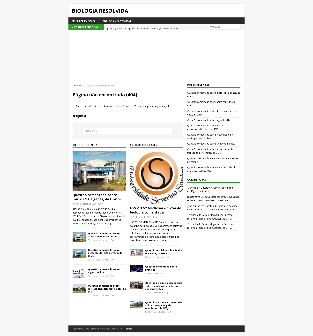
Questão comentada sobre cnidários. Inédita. (211, 143)
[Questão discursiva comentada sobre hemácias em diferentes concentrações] (136, 285)
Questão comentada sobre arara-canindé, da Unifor (104, 235)
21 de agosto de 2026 (100, 240)
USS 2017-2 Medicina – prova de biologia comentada (155, 210)
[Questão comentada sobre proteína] (136, 268)
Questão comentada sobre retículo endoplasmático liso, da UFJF (107, 288)
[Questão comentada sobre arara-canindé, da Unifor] (79, 237)
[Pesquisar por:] (224, 27)
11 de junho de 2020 (156, 312)
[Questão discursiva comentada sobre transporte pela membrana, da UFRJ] (136, 304)
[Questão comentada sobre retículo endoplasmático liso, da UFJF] (79, 288)
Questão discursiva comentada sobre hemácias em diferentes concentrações (163, 285)
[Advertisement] (156, 58)
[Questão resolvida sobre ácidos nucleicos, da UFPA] (136, 252)
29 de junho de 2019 (156, 292)
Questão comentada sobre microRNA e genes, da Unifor (97, 197)
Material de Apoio (83, 20)
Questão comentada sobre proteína (161, 268)
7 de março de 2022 (156, 257)
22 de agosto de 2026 (85, 203)
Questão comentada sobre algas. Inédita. (104, 271)
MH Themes (126, 328)
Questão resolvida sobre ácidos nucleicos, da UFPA (163, 252)
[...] (111, 223)
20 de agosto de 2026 (100, 260)
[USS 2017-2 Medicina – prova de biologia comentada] (156, 177)
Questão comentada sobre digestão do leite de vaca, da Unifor (105, 252)
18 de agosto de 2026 (100, 295)
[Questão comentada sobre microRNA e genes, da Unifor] (99, 171)
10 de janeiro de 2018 (157, 273)
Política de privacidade (117, 20)
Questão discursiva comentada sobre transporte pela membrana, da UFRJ (163, 305)
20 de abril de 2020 (142, 216)
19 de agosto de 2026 (100, 276)
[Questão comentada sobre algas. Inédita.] (79, 273)
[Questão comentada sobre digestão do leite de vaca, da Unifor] (79, 253)
